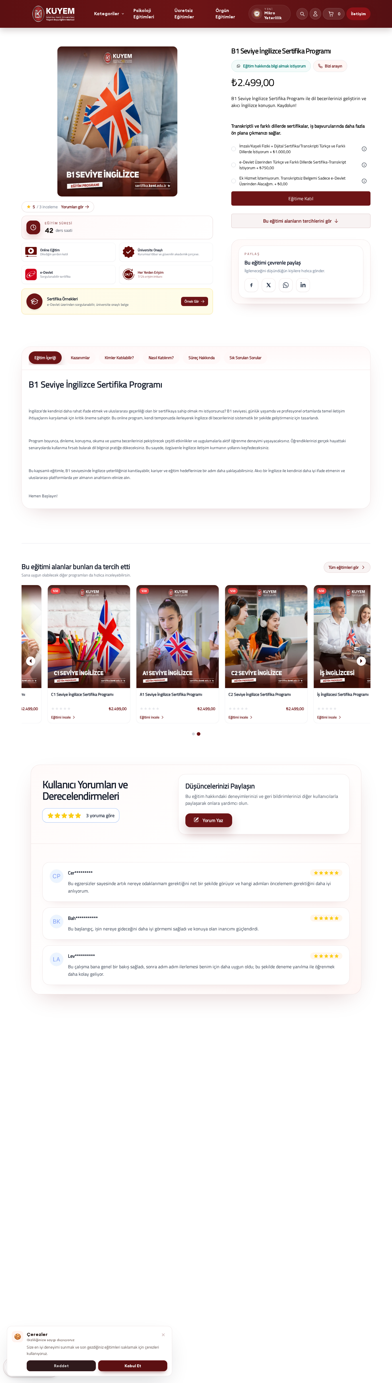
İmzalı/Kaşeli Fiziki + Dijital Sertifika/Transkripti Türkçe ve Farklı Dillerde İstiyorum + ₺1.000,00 (292, 149)
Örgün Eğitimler (225, 14)
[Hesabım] (315, 14)
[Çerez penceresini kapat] (163, 1335)
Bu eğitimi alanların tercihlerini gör (297, 220)
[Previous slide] (30, 661)
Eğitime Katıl (300, 198)
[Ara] (302, 14)
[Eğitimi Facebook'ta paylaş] (251, 285)
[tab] (193, 734)
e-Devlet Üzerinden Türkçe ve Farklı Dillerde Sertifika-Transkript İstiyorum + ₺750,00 (292, 165)
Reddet (61, 1365)
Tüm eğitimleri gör (344, 567)
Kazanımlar (80, 357)
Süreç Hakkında (202, 357)
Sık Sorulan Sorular (245, 357)
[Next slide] (361, 661)
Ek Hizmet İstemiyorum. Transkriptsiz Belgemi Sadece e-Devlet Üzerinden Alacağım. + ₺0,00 (292, 181)
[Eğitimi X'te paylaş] (268, 285)
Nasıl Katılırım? (161, 357)
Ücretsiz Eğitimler (184, 14)
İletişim (358, 13)
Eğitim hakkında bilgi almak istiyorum (274, 66)
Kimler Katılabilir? (119, 357)
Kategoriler (106, 13)
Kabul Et (133, 1365)
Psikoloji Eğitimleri (143, 14)
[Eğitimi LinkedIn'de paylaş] (303, 285)
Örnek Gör (192, 301)
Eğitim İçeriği (45, 357)
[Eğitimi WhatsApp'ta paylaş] (286, 285)
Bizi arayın (333, 66)
